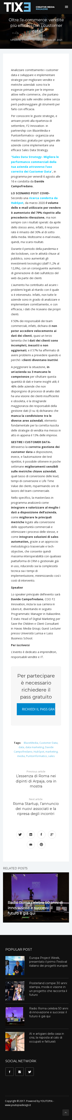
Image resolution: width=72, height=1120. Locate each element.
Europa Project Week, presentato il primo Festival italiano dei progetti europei (48, 961)
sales (51, 756)
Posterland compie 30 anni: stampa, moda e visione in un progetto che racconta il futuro (48, 989)
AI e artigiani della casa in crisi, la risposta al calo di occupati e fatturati (46, 1037)
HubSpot (39, 751)
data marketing (34, 747)
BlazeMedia (31, 743)
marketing (51, 751)
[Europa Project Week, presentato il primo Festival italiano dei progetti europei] (14, 965)
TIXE (26, 39)
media (21, 756)
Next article (36, 806)
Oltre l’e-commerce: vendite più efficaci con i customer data (36, 25)
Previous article (36, 779)
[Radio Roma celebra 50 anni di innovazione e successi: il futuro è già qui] (14, 1016)
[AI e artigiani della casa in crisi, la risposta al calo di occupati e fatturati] (14, 1041)
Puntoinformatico (36, 756)
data (21, 747)
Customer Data (48, 743)
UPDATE (15, 39)
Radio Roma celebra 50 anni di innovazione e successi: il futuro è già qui (35, 908)
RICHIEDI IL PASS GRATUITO (38, 709)
